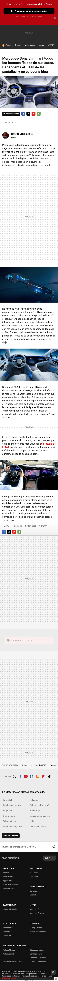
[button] (22, 134)
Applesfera (7, 880)
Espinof (33, 895)
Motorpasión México (38, 962)
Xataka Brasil (8, 954)
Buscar (54, 846)
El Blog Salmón (36, 928)
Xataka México (9, 950)
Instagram (31, 776)
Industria (18, 526)
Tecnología (35, 810)
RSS (37, 776)
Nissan (18, 45)
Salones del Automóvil (40, 805)
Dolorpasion (9, 816)
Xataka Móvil (8, 877)
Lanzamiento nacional (40, 816)
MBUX (44, 526)
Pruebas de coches (12, 805)
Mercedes (31, 526)
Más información (9, 978)
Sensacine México (37, 954)
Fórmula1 (7, 800)
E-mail (39, 114)
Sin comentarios (12, 114)
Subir (47, 858)
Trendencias (8, 928)
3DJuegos (34, 873)
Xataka (6, 873)
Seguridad (7, 810)
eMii (32, 821)
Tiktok (49, 776)
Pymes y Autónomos (38, 932)
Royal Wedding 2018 (12, 826)
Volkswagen (30, 45)
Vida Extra (34, 877)
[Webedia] (11, 859)
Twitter (28, 114)
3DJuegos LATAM (37, 950)
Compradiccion (9, 935)
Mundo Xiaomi (8, 888)
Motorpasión (35, 909)
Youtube (26, 776)
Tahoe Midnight (10, 821)
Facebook (23, 114)
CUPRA (51, 45)
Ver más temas (11, 835)
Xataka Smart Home (11, 884)
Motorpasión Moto (37, 913)
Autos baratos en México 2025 (34, 765)
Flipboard (33, 114)
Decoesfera (8, 932)
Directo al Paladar (10, 909)
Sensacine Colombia (38, 958)
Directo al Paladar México (13, 962)
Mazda (41, 45)
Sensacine (34, 891)
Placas (8, 45)
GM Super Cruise (38, 826)
